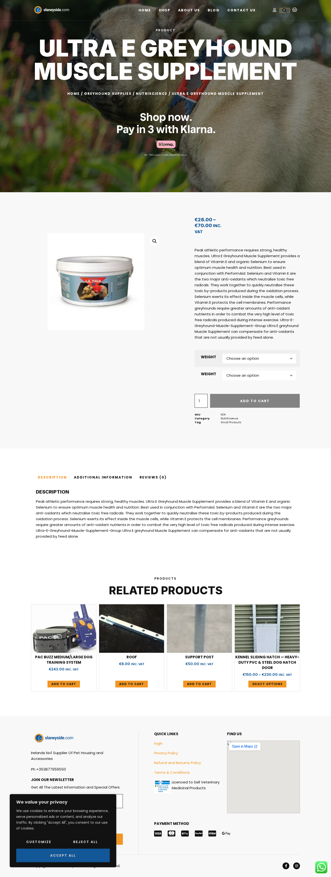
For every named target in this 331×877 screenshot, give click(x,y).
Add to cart (255, 401)
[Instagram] (296, 865)
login (158, 743)
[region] (63, 830)
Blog (214, 10)
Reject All (85, 841)
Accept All (63, 855)
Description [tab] (52, 477)
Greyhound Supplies (108, 93)
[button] (154, 241)
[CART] (295, 9)
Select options (267, 684)
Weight (208, 356)
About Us (189, 10)
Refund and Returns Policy (177, 762)
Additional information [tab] (103, 477)
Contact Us (241, 10)
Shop (164, 10)
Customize (38, 841)
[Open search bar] (284, 10)
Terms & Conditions (172, 772)
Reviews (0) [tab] (153, 477)
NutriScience (151, 93)
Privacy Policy (166, 753)
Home (145, 10)
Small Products (231, 422)
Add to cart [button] (63, 684)
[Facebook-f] (286, 865)
